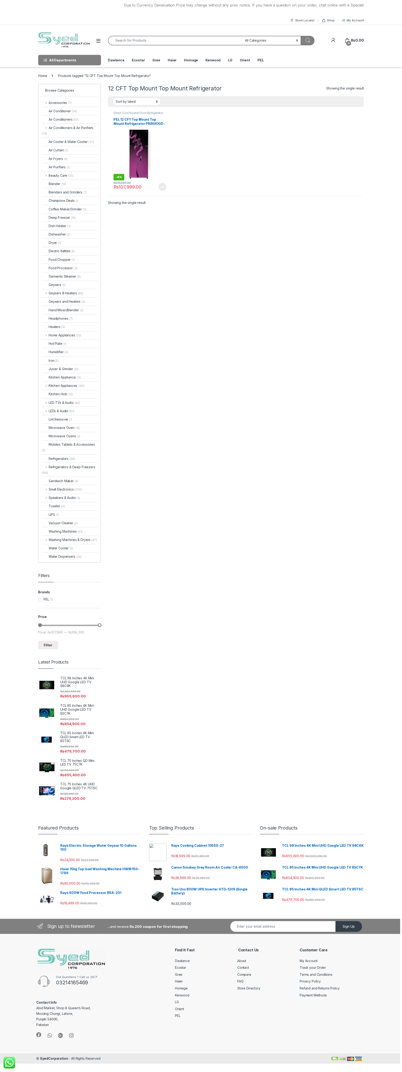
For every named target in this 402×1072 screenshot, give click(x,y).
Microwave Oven (64, 428)
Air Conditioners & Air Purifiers (67, 130)
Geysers (57, 285)
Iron (54, 360)
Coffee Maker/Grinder (68, 209)
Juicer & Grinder (63, 369)
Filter (48, 645)
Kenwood (213, 60)
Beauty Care (61, 175)
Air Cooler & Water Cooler (71, 142)
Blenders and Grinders (68, 192)
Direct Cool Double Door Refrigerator (138, 113)
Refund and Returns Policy (320, 988)
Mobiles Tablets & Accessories (68, 447)
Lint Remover (60, 419)
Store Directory (248, 988)
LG (230, 60)
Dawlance (116, 60)
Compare (244, 974)
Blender (57, 184)
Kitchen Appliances (66, 386)
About (241, 961)
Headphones (61, 318)
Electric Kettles (62, 251)
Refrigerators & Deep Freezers (68, 470)
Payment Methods (313, 995)
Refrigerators (62, 459)
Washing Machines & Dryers (73, 540)
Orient (245, 60)
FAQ (240, 981)
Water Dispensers (65, 556)
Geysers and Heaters (67, 301)
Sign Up (349, 926)
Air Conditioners (64, 119)
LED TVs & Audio (64, 403)
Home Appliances (65, 335)
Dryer (55, 243)
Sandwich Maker (63, 481)
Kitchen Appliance (65, 377)
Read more (162, 187)
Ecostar (138, 60)
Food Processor (63, 268)
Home (42, 76)
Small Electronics (65, 489)
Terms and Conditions (316, 974)
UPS (54, 515)
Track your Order (313, 967)
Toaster (57, 506)
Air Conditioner (63, 111)
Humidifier (58, 352)
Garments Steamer (65, 276)
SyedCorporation (54, 1058)
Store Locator (305, 20)
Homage (191, 60)
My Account (355, 20)
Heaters (57, 327)
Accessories (60, 103)
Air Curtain (58, 150)
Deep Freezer (62, 217)
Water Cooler (61, 548)
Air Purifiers (59, 167)
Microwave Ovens (64, 436)
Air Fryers (58, 159)
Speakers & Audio (64, 498)
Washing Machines (65, 531)
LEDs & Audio (61, 411)
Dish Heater (60, 226)
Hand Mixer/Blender (66, 310)
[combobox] (175, 40)
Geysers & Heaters (66, 293)
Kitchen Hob (61, 394)
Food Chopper (62, 260)
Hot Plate (57, 343)
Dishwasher (59, 234)
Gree (156, 60)
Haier (172, 60)
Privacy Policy (310, 981)
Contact (243, 967)
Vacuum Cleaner (63, 523)
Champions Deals (63, 200)
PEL (261, 60)
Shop (330, 20)
